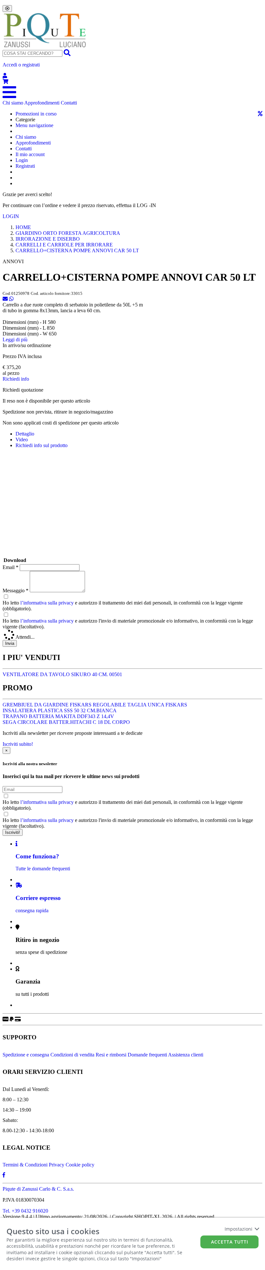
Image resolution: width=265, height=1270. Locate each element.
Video (22, 439)
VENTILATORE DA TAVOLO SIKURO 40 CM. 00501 (62, 674)
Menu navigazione (34, 125)
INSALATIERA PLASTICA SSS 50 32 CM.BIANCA (60, 710)
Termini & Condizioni (25, 1164)
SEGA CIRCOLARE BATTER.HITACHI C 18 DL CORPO (66, 722)
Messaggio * (15, 590)
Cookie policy (80, 1164)
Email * (10, 567)
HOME (23, 227)
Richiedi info (16, 379)
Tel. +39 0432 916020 (25, 1211)
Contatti (69, 102)
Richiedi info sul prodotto (42, 445)
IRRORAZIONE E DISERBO (48, 239)
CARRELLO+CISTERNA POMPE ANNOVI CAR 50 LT (77, 250)
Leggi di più (15, 339)
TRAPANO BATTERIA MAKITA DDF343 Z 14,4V (58, 716)
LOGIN (11, 216)
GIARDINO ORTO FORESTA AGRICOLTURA (68, 233)
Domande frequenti (147, 1054)
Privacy (56, 1164)
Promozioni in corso (36, 113)
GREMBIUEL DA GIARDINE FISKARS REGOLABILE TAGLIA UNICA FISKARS (95, 704)
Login (22, 160)
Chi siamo (13, 102)
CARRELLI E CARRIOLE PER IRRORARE (64, 244)
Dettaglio (25, 433)
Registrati (25, 166)
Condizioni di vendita (72, 1054)
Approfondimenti (41, 102)
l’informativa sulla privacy (47, 602)
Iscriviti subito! (18, 744)
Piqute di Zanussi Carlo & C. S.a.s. (38, 1189)
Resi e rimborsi (111, 1054)
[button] (132, 70)
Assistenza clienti (185, 1054)
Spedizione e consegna (26, 1054)
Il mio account (30, 154)
